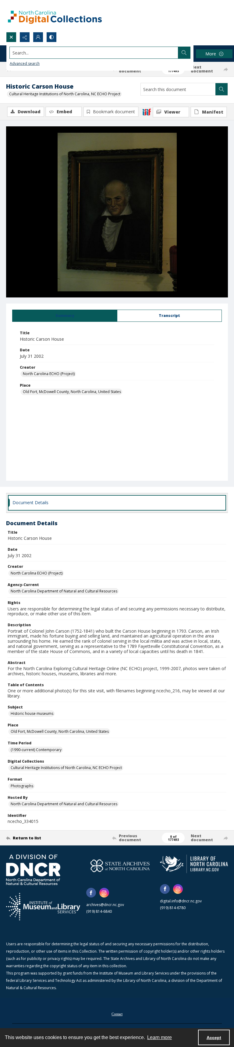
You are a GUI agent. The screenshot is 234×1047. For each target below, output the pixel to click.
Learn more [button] (159, 1037)
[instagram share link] (104, 893)
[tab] (64, 315)
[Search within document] (221, 89)
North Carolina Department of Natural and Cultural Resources (64, 591)
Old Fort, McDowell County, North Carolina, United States (72, 391)
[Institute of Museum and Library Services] (43, 906)
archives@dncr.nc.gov (105, 904)
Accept (214, 1037)
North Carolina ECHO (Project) (49, 373)
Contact (117, 1014)
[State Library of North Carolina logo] (194, 864)
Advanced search (25, 63)
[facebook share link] (91, 893)
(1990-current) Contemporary (36, 749)
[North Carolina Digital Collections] (55, 16)
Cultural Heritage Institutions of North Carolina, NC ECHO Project (64, 94)
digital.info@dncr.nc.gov (181, 901)
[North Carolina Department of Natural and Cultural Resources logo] (33, 870)
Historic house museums (32, 713)
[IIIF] (146, 112)
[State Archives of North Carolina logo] (120, 866)
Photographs (22, 786)
